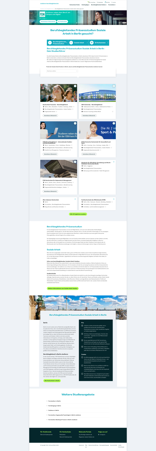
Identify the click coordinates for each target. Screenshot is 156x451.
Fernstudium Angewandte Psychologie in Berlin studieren (64, 415)
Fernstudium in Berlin (54, 401)
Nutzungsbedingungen (104, 445)
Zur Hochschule (62, 21)
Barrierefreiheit (113, 445)
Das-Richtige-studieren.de (85, 434)
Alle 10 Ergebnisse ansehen (78, 214)
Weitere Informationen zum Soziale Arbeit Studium (62, 288)
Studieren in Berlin (53, 410)
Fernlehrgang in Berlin (54, 406)
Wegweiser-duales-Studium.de (86, 437)
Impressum (81, 445)
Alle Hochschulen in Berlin (52, 380)
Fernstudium (111, 4)
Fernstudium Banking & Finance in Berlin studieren (62, 419)
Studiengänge (85, 4)
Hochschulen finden (75, 4)
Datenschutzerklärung (93, 445)
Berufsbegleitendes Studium (98, 4)
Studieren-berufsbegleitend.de (46, 8)
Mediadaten (62, 434)
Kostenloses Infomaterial (48, 21)
